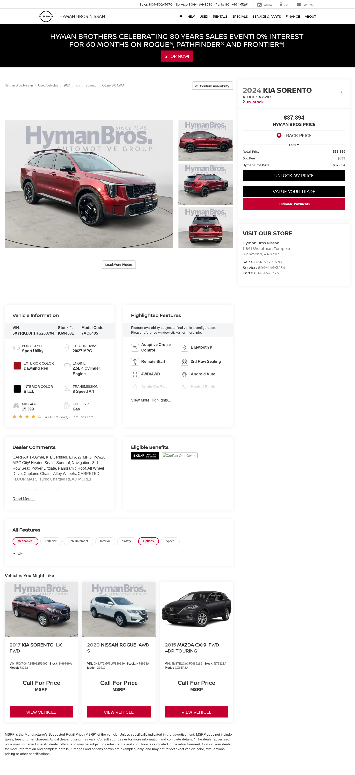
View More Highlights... (151, 400)
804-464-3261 (267, 272)
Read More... (24, 499)
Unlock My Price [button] (294, 175)
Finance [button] (293, 16)
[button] (89, 184)
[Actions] (341, 92)
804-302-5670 (268, 262)
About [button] (310, 16)
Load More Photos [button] (119, 264)
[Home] (181, 16)
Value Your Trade (294, 191)
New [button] (191, 16)
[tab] (25, 541)
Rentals (220, 16)
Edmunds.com (82, 417)
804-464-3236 (271, 267)
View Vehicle (41, 712)
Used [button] (203, 16)
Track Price (298, 135)
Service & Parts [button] (267, 16)
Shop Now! (177, 56)
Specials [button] (240, 16)
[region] (294, 158)
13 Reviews (58, 417)
